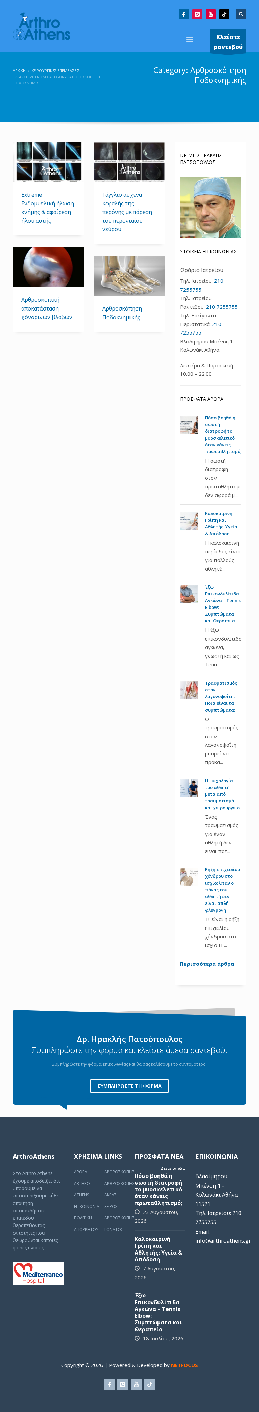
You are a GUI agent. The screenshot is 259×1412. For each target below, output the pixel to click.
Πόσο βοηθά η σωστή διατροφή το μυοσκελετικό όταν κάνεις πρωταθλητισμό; (158, 1189)
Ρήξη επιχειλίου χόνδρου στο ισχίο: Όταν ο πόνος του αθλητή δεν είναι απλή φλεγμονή (222, 889)
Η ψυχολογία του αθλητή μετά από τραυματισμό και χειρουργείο (222, 794)
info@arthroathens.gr (223, 1240)
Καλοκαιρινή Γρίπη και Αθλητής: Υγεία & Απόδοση (158, 1249)
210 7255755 (222, 306)
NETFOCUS (184, 1365)
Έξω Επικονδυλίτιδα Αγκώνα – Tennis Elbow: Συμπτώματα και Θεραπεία (158, 1312)
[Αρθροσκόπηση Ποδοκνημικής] (129, 276)
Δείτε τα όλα (173, 1168)
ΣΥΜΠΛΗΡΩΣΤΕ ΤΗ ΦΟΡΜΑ (129, 1086)
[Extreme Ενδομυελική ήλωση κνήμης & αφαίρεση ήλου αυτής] (48, 162)
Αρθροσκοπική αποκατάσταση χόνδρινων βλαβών (47, 308)
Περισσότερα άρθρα (207, 963)
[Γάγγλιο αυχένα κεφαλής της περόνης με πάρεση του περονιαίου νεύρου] (129, 162)
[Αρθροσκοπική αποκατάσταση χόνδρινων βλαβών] (48, 267)
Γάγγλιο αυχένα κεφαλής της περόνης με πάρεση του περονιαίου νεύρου (127, 212)
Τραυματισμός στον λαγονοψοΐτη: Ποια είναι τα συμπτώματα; (221, 696)
